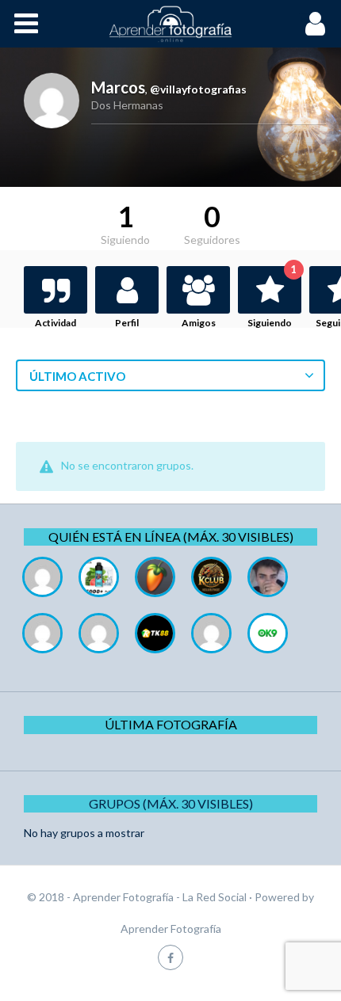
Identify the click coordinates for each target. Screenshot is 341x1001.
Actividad (55, 323)
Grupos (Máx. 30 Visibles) (171, 803)
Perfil (127, 323)
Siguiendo (272, 297)
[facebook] (170, 957)
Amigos (199, 323)
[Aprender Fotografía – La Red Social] (170, 24)
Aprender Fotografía (171, 928)
